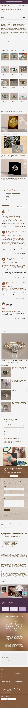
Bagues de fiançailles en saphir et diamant (10, 543)
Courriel (5, 492)
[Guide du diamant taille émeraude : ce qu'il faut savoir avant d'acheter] (14, 346)
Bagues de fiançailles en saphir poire (9, 542)
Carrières (16, 678)
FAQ (1, 673)
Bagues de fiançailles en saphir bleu (9, 544)
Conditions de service (14, 514)
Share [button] (5, 226)
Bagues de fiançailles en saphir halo (9, 538)
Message (6, 498)
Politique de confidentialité (5, 681)
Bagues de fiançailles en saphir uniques (10, 537)
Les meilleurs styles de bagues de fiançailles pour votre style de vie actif (19, 368)
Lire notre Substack (18, 673)
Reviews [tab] (4, 203)
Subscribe (22, 609)
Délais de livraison (4, 678)
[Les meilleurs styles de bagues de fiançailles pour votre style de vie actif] (6, 372)
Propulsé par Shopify (15, 705)
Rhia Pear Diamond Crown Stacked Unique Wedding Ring (13, 223)
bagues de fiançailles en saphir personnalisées (11, 536)
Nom (5, 486)
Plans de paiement (4, 676)
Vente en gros (3, 679)
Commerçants (17, 679)
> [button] (18, 322)
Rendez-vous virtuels (18, 676)
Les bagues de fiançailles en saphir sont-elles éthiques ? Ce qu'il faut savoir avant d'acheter (19, 380)
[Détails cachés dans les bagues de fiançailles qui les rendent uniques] (6, 407)
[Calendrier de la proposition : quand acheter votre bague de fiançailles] (6, 395)
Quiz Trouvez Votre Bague (19, 681)
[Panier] (22, 5)
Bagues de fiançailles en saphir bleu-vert (10, 541)
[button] (23, 226)
